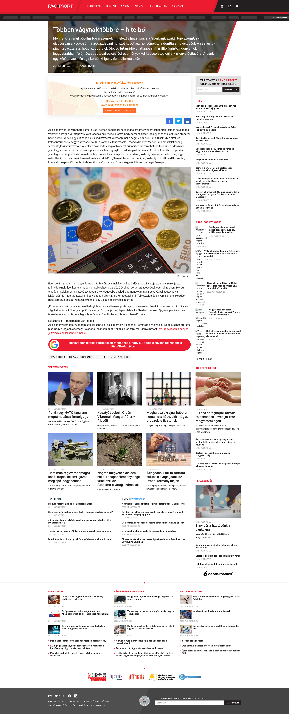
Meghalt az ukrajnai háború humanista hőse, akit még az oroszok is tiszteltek (167, 416)
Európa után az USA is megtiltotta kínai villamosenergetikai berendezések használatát (85, 612)
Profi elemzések (158, 6)
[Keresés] (237, 6)
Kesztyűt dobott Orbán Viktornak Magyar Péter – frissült (116, 416)
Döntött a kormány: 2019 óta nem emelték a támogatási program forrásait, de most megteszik (217, 194)
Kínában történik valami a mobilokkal (211, 611)
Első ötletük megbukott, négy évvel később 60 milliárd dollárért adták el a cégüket (223, 333)
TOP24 (55, 498)
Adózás (139, 6)
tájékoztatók (68, 705)
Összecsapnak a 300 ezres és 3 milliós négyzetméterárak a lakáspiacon (215, 150)
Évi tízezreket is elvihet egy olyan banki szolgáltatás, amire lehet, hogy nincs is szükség (215, 442)
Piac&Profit (87, 65)
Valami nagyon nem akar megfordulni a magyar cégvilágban (151, 612)
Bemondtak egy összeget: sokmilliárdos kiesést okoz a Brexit (153, 523)
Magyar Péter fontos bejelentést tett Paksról (70, 504)
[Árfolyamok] (229, 6)
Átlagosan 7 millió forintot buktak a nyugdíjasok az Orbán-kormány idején (165, 477)
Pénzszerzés (204, 480)
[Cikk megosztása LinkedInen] (187, 121)
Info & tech (55, 591)
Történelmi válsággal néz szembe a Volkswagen (140, 648)
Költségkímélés (206, 368)
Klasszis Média (98, 705)
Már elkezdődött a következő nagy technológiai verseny (78, 641)
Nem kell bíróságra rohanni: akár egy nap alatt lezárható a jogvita (216, 107)
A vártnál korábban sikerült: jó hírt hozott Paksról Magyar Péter (154, 504)
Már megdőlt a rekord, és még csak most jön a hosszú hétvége (218, 464)
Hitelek (102, 357)
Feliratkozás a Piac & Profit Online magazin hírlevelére (181, 699)
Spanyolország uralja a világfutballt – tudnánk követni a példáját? (81, 512)
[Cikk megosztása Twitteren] (178, 121)
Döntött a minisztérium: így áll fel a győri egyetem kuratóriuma (79, 539)
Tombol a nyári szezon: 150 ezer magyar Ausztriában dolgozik (79, 531)
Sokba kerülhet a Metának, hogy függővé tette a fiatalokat (216, 597)
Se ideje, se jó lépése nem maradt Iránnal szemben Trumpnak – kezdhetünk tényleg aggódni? (153, 513)
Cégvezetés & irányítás (129, 591)
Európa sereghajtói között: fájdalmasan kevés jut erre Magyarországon (215, 417)
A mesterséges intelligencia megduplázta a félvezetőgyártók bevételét (83, 627)
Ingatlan (111, 6)
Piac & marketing (191, 591)
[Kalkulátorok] (222, 6)
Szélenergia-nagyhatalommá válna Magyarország (213, 454)
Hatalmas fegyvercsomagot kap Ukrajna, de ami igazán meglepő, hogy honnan (69, 477)
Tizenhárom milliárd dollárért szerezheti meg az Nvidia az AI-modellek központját (222, 286)
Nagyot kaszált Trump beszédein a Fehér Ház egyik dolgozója (216, 128)
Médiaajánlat (75, 701)
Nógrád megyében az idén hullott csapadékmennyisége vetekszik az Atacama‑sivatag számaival (118, 479)
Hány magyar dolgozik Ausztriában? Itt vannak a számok (215, 117)
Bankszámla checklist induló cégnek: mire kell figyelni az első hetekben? (150, 627)
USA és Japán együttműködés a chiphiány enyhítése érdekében (82, 597)
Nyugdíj (125, 6)
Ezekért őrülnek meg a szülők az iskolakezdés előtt (216, 627)
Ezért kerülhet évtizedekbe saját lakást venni (218, 556)
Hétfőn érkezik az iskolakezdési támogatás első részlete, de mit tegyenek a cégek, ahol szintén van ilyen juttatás (144, 654)
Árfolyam (177, 6)
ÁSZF (64, 701)
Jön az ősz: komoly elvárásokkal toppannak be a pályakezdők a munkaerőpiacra (79, 521)
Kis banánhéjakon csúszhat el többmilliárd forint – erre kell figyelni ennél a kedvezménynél (217, 181)
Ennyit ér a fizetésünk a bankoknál (213, 159)
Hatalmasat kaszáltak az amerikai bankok (217, 564)
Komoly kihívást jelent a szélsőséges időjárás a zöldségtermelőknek (214, 169)
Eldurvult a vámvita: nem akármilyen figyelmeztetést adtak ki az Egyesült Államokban (153, 540)
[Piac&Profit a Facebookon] (70, 695)
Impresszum (54, 701)
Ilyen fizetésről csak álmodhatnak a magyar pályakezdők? (217, 139)
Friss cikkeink (93, 6)
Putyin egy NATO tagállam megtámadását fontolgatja (68, 414)
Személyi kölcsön (119, 357)
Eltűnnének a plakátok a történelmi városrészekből (207, 646)
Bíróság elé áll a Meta (192, 641)
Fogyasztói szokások (81, 357)
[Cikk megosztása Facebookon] (169, 121)
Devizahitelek (57, 357)
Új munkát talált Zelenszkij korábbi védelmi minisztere (149, 531)
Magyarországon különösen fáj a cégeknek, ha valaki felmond (217, 206)
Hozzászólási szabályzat (96, 701)
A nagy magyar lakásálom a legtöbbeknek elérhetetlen (216, 546)
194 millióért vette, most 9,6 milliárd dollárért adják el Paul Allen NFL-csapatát (222, 253)
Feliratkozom (231, 90)
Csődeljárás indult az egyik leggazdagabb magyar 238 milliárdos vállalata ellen (222, 230)
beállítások (82, 705)
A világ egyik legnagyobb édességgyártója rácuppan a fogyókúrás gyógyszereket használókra (77, 647)
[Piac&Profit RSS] (75, 695)
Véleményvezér (58, 367)
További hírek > (204, 359)
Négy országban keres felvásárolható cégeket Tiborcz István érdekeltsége (224, 312)
